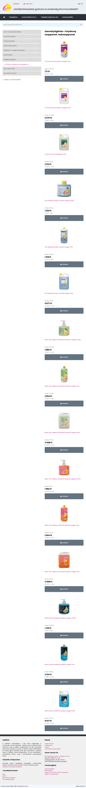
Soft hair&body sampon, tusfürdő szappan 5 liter (59, 293)
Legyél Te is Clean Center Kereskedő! (56, 772)
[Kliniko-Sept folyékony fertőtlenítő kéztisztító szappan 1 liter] (64, 375)
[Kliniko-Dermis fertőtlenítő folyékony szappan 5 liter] (64, 700)
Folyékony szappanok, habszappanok (16, 64)
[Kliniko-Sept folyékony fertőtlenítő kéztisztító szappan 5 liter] (64, 422)
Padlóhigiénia (9, 41)
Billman (26, 786)
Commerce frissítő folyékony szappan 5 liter (58, 108)
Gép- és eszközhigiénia (12, 32)
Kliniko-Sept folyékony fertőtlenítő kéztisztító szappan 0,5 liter (63, 340)
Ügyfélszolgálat (49, 769)
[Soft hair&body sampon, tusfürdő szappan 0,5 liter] (64, 190)
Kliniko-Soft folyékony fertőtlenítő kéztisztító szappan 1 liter (62, 525)
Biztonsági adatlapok (9, 778)
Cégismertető (49, 743)
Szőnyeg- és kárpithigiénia (14, 50)
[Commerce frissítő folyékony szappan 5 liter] (64, 97)
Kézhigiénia (8, 55)
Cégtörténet (49, 745)
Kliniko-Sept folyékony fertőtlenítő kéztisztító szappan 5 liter (62, 432)
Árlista (4, 776)
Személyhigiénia (10, 59)
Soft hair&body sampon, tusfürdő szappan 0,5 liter (59, 200)
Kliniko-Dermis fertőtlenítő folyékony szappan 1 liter (60, 664)
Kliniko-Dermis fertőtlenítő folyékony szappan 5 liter (60, 711)
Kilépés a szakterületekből (12, 79)
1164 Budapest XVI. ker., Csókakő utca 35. (57, 756)
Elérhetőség (48, 770)
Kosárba (65, 79)
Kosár (81, 4)
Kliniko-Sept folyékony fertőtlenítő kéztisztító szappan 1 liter (62, 386)
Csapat (47, 747)
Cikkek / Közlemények (51, 774)
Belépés (17, 4)
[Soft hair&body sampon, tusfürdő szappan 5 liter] (64, 282)
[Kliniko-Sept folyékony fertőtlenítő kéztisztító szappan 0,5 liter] (64, 329)
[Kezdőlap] (4, 17)
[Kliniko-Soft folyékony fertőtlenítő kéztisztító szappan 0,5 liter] (64, 468)
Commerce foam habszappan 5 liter (55, 154)
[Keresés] (81, 24)
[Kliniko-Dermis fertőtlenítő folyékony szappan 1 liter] (64, 653)
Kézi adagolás (9, 69)
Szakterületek (29, 17)
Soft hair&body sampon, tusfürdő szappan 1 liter (59, 247)
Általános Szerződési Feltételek (12, 767)
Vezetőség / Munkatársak (53, 749)
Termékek (13, 17)
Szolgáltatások (10, 73)
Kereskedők (67, 17)
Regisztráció (29, 4)
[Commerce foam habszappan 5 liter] (64, 143)
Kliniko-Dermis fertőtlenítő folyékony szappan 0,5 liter (60, 618)
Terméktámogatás (49, 17)
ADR (4, 774)
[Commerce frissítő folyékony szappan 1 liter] (64, 50)
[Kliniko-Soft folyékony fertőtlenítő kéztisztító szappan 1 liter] (64, 514)
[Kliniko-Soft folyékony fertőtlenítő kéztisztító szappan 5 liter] (64, 561)
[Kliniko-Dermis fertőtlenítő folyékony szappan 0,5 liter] (64, 607)
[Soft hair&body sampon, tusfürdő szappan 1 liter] (64, 236)
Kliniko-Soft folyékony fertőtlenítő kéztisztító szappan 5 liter (62, 571)
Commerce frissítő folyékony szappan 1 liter (57, 61)
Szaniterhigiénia (10, 46)
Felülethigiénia (9, 36)
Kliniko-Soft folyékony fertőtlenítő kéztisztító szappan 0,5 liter (63, 479)
